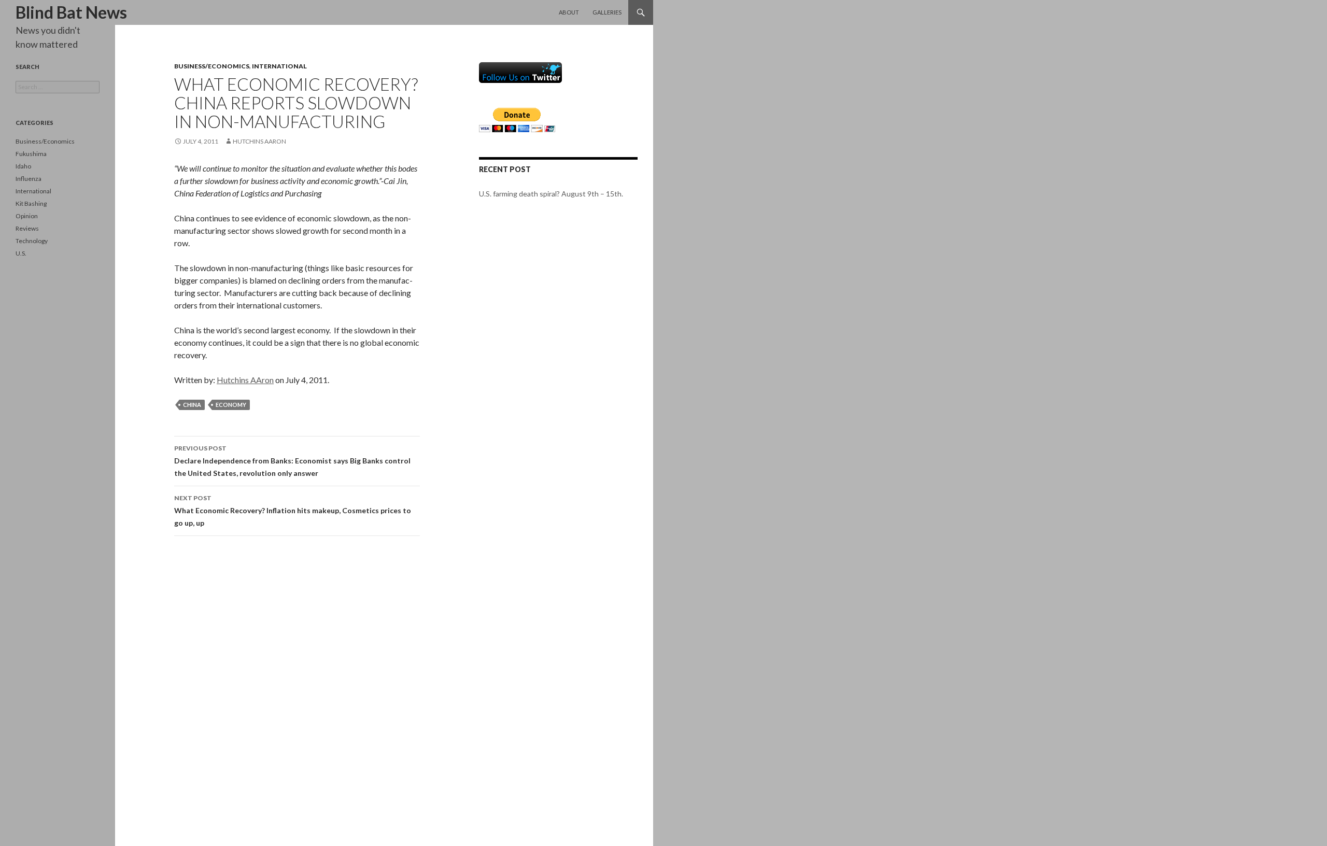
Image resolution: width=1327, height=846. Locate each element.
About (569, 12)
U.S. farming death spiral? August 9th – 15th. (551, 193)
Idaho (23, 166)
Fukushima (31, 154)
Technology (32, 241)
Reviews (27, 228)
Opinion (27, 216)
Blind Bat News (71, 12)
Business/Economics (211, 66)
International (279, 66)
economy (231, 404)
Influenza (28, 178)
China (192, 404)
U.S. (21, 253)
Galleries (607, 12)
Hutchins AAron (259, 141)
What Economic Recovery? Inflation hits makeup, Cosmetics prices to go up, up (292, 510)
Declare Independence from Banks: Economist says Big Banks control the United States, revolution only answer (292, 460)
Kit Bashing (31, 203)
